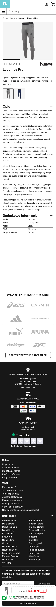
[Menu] (3, 11)
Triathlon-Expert (36, 549)
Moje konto (7, 464)
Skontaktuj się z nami (28, 378)
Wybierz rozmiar (28, 603)
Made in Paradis (10, 556)
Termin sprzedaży (10, 493)
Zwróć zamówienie (28, 429)
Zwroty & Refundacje (12, 496)
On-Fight (6, 562)
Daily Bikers (8, 523)
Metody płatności (10, 503)
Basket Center (9, 520)
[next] (54, 325)
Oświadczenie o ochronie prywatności (20, 509)
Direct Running (9, 526)
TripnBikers (34, 552)
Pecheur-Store (36, 523)
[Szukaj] (10, 11)
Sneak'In (33, 536)
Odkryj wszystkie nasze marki (28, 355)
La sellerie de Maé (11, 552)
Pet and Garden (36, 526)
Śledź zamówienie (11, 470)
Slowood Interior (37, 530)
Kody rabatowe (9, 477)
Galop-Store (8, 539)
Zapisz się (44, 583)
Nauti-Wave (7, 559)
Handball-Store (9, 546)
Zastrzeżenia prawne (12, 500)
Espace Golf (8, 533)
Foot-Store (7, 536)
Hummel (12, 64)
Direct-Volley (8, 530)
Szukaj (15, 11)
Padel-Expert (35, 520)
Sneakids (33, 539)
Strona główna (9, 18)
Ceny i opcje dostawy (12, 506)
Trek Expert (34, 546)
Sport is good (35, 543)
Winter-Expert (35, 559)
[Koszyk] (53, 4)
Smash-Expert (36, 533)
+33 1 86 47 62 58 (28, 387)
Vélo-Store (34, 556)
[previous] (2, 325)
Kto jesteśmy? (9, 487)
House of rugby (9, 549)
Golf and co (7, 543)
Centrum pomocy (10, 467)
